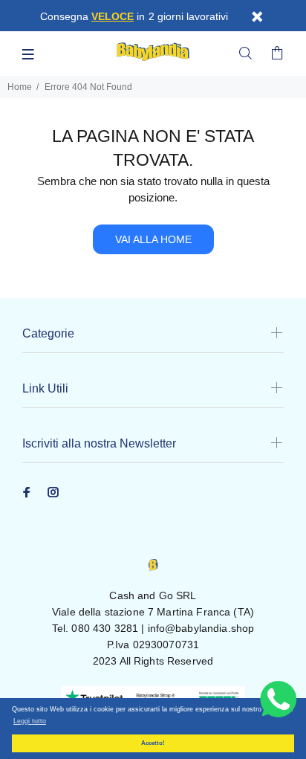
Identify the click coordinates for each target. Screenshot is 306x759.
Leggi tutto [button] (29, 721)
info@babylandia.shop (201, 628)
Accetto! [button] (153, 743)
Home (19, 87)
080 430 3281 (104, 628)
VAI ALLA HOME (153, 239)
